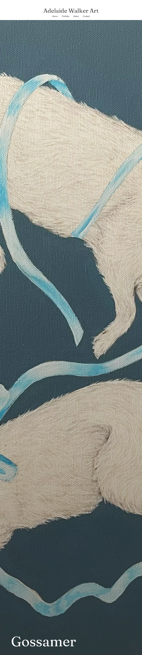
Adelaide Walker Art (71, 10)
